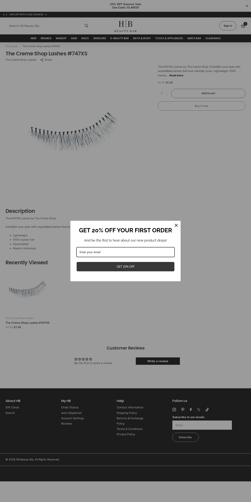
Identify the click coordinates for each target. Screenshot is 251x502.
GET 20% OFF (126, 267)
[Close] (176, 225)
